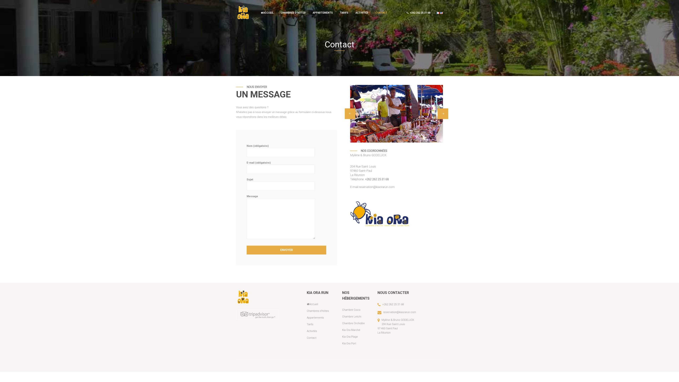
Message (252, 196)
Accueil (268, 12)
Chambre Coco (351, 309)
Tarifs (344, 12)
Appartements (323, 12)
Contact (381, 12)
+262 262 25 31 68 (419, 12)
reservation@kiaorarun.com (377, 187)
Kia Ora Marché (351, 330)
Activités (361, 12)
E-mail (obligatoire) (259, 162)
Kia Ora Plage (350, 336)
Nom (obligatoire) (258, 145)
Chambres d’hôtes (293, 12)
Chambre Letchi (351, 316)
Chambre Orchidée (353, 323)
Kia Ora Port (349, 343)
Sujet (250, 179)
